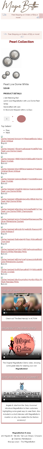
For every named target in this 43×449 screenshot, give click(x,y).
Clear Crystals (7, 181)
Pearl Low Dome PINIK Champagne (16, 211)
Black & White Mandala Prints (14, 251)
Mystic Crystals (7, 272)
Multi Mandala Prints (10, 282)
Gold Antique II (7, 231)
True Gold (5, 241)
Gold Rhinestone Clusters (12, 262)
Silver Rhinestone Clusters (12, 221)
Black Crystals (7, 161)
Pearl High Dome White (11, 201)
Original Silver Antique (10, 171)
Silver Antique (7, 141)
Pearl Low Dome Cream (11, 151)
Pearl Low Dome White (11, 191)
